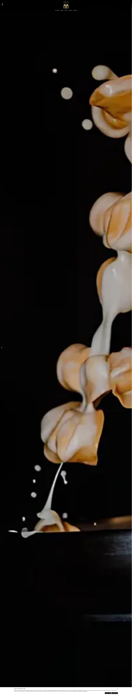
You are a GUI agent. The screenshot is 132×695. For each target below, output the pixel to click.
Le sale (66, 10)
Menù (62, 10)
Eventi (70, 10)
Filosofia (57, 10)
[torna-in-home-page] (66, 4)
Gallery (75, 10)
